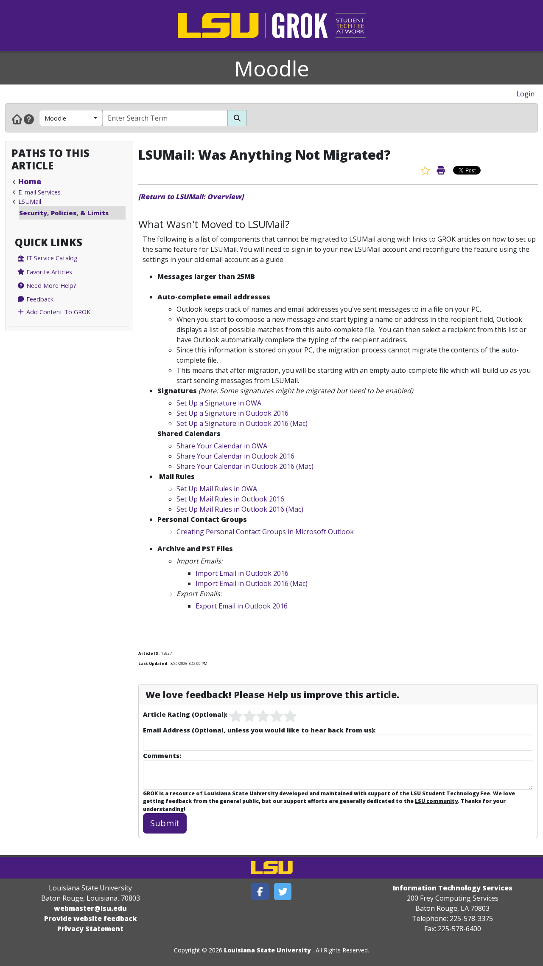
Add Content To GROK (57, 311)
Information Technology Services (452, 888)
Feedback (39, 299)
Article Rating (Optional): (185, 714)
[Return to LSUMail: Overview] (191, 196)
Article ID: (149, 653)
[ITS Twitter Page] (283, 891)
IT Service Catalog (51, 257)
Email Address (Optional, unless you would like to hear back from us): (259, 730)
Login (525, 94)
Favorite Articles (48, 272)
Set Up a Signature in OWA (218, 403)
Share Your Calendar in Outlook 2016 (235, 456)
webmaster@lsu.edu (90, 908)
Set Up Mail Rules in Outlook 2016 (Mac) (239, 509)
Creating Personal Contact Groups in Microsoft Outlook (265, 531)
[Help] (29, 119)
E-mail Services (39, 192)
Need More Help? (50, 285)
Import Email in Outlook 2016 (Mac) (252, 583)
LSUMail (29, 201)
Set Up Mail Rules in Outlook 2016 (230, 499)
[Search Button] (237, 118)
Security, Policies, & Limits (64, 212)
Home (29, 181)
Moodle (271, 68)
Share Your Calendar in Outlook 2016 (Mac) (244, 466)
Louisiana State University (267, 950)
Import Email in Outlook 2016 (242, 573)
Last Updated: (153, 663)
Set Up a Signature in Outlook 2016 (232, 413)
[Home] (17, 119)
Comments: (162, 755)
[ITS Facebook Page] (260, 891)
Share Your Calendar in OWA (221, 446)
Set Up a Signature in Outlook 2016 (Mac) (242, 423)
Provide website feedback (90, 918)
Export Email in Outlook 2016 (242, 606)
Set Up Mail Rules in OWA (216, 488)
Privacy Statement (90, 928)
